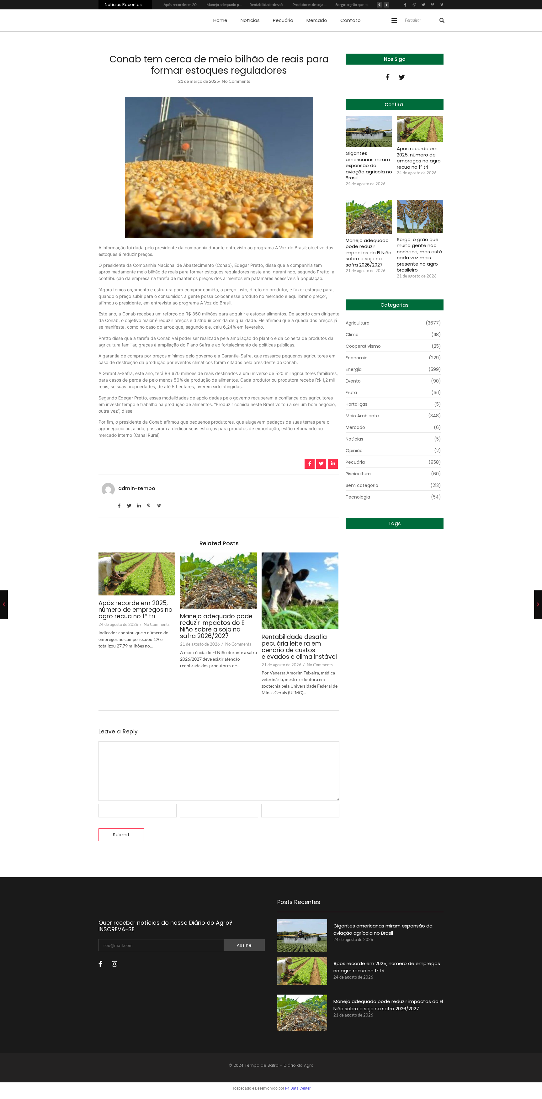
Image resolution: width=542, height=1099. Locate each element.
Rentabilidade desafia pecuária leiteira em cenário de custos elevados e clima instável (299, 647)
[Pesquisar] (441, 20)
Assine (244, 945)
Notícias (250, 20)
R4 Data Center (298, 1088)
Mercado (316, 20)
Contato (350, 20)
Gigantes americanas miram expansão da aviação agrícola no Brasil (369, 165)
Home (220, 20)
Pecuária (283, 20)
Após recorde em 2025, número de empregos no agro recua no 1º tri (135, 610)
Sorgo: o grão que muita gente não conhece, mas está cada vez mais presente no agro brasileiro (419, 254)
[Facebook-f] (387, 77)
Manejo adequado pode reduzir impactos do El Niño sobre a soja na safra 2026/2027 (216, 626)
